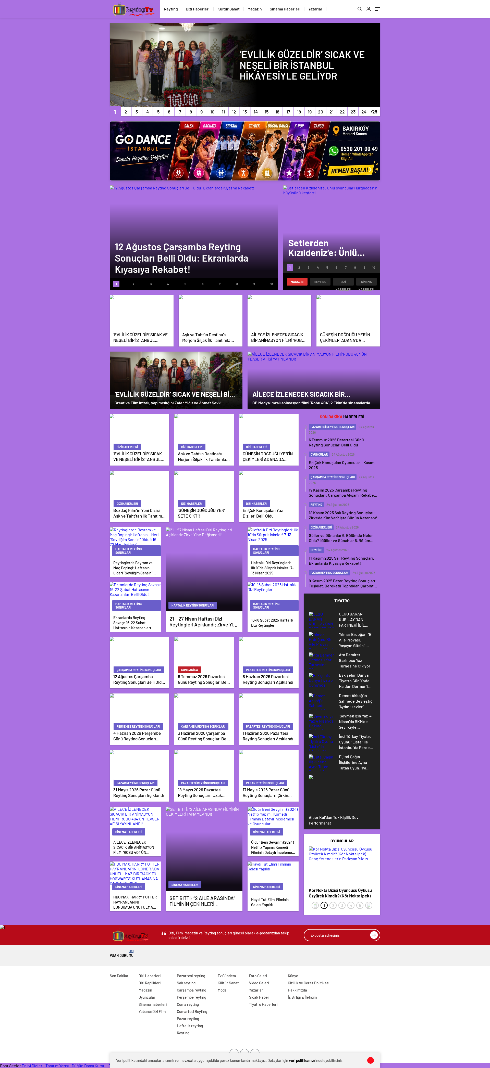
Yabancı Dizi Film (152, 1011)
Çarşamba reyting (191, 990)
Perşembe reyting (191, 997)
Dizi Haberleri (198, 8)
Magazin (255, 8)
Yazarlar (315, 8)
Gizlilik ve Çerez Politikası (308, 983)
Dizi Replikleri (150, 983)
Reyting (171, 8)
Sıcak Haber (259, 997)
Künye (293, 975)
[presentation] (315, 905)
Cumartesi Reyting (192, 1011)
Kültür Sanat (228, 8)
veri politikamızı (302, 1060)
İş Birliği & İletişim (302, 997)
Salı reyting (186, 983)
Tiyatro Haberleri (263, 1004)
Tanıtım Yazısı (57, 1065)
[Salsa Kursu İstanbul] (245, 151)
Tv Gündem (227, 975)
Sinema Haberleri (285, 8)
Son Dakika (119, 975)
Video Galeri (259, 983)
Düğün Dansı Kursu (88, 1065)
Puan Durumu (121, 954)
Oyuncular (147, 997)
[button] (115, 111)
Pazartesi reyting (191, 975)
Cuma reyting (188, 1004)
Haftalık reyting (190, 1025)
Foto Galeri (258, 975)
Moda (222, 990)
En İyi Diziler (32, 1065)
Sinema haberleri (366, 283)
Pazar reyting (188, 1018)
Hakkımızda (297, 990)
